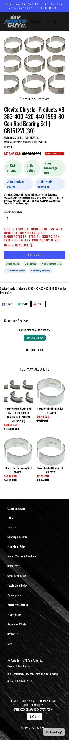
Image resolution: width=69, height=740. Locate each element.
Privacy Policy (14, 614)
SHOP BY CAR (28, 701)
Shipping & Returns (17, 537)
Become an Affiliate (16, 624)
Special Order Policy (17, 585)
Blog (9, 643)
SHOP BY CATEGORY (33, 705)
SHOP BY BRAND (47, 701)
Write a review (35, 338)
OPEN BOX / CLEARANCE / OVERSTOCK (32, 709)
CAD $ (33, 716)
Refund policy (14, 595)
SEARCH (14, 701)
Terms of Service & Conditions (22, 556)
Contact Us (12, 634)
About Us (11, 527)
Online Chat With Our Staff (19, 681)
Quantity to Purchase (13, 212)
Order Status (13, 566)
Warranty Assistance (17, 605)
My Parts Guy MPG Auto (38, 728)
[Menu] (63, 21)
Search (10, 517)
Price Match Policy (16, 546)
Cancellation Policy (16, 576)
